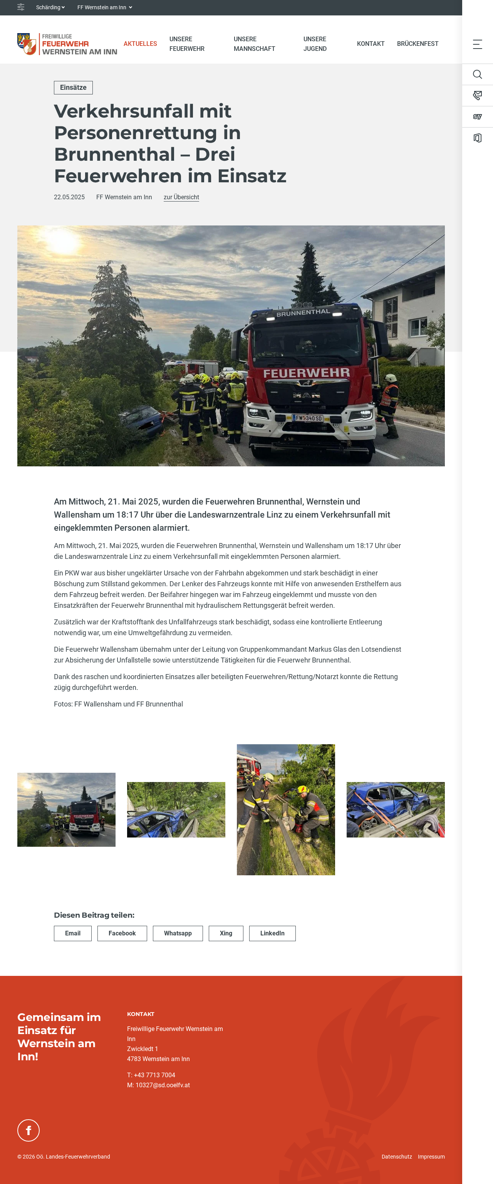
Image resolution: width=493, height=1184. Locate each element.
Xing (226, 933)
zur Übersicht (181, 197)
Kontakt (371, 43)
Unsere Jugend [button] (315, 43)
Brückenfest (418, 43)
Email (72, 933)
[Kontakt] (477, 95)
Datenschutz (397, 1157)
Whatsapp (178, 933)
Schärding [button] (48, 7)
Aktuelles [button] (140, 43)
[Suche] (477, 74)
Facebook (122, 933)
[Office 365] (477, 138)
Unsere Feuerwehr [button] (187, 43)
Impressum (431, 1157)
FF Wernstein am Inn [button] (102, 7)
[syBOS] (477, 116)
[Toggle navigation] (477, 44)
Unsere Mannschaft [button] (254, 43)
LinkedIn (272, 933)
